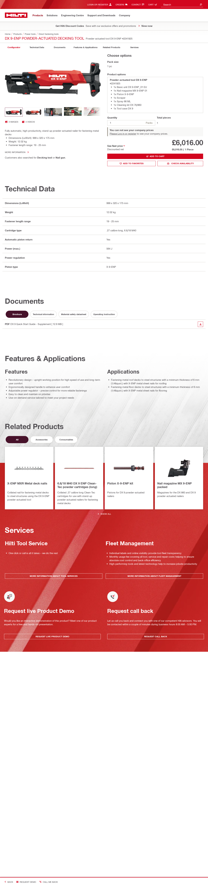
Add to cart (157, 156)
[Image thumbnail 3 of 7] (53, 112)
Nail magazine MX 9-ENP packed (174, 485)
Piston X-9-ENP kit (120, 483)
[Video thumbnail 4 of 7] (73, 112)
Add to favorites (133, 163)
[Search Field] (200, 4)
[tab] (13, 47)
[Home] (16, 15)
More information (15, 152)
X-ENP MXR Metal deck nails (27, 483)
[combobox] (182, 4)
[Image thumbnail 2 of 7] (33, 112)
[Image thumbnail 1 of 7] (14, 112)
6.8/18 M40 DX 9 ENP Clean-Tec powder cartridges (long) (77, 485)
